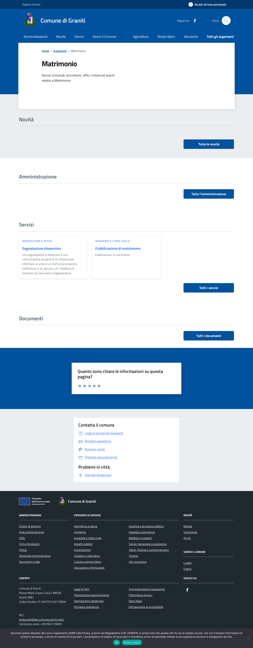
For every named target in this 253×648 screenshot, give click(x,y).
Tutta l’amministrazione (208, 193)
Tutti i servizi (208, 287)
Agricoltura (140, 36)
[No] (248, 638)
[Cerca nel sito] (226, 20)
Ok (116, 642)
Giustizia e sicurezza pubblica (146, 526)
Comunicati (190, 532)
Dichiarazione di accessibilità (146, 607)
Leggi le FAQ (81, 589)
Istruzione (191, 36)
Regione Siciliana (31, 4)
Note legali (135, 601)
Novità (61, 36)
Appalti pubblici (83, 544)
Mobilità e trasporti (140, 538)
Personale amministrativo (35, 556)
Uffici (22, 538)
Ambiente (80, 532)
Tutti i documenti (208, 335)
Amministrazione (35, 36)
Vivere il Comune (104, 36)
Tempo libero (166, 36)
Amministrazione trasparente (147, 589)
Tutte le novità (208, 144)
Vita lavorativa (138, 562)
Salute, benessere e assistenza (148, 544)
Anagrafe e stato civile (112, 241)
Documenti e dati (29, 562)
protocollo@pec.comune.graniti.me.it (41, 619)
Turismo (133, 556)
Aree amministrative (31, 532)
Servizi (79, 36)
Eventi (188, 569)
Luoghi (188, 563)
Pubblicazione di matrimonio (118, 248)
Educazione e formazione (89, 567)
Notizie (188, 526)
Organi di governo (30, 526)
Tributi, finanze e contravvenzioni (149, 550)
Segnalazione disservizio (41, 248)
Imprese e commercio (142, 532)
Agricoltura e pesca (37, 241)
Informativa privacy (140, 595)
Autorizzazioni (82, 550)
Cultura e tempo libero (87, 562)
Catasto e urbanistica (87, 556)
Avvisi (187, 538)
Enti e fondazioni (29, 544)
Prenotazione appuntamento (91, 595)
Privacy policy (132, 642)
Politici (23, 550)
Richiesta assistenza (86, 607)
